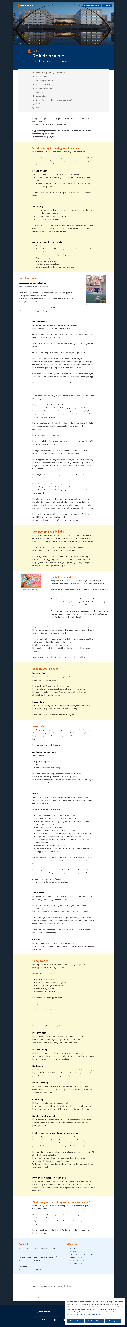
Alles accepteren (75, 1321)
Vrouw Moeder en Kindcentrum (82, 1254)
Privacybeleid (81, 1315)
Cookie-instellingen (94, 1321)
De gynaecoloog (76, 1260)
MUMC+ (73, 1248)
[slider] (64, 1286)
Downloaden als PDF (46, 1312)
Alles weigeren (113, 1321)
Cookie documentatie (93, 1315)
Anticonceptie (75, 1263)
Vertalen (108, 6)
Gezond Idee (75, 1251)
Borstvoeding (75, 1257)
